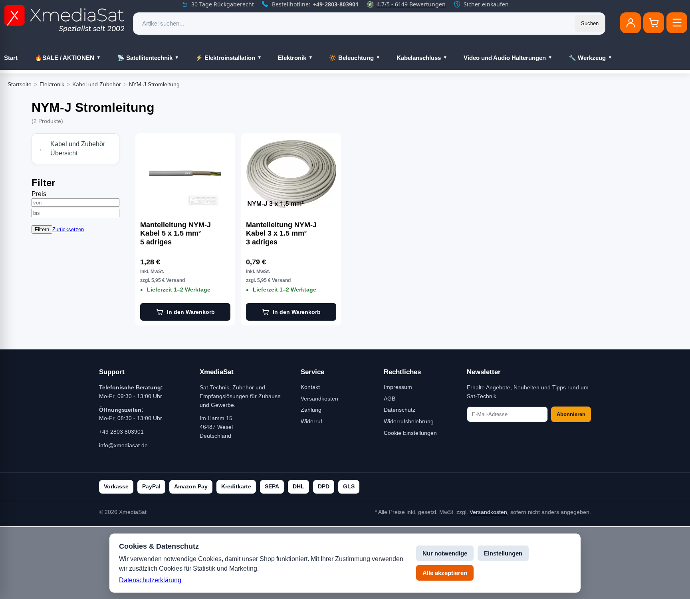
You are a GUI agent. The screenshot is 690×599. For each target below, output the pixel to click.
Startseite (20, 84)
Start (11, 57)
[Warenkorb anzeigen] (653, 22)
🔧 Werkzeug (587, 57)
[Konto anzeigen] (630, 22)
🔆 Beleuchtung (351, 57)
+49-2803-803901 (336, 4)
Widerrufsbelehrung (409, 421)
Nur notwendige (444, 553)
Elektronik (292, 57)
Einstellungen (503, 553)
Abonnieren (571, 414)
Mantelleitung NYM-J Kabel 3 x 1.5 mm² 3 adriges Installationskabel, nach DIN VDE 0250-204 (286, 233)
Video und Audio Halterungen (505, 57)
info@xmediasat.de (123, 445)
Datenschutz (399, 410)
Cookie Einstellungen (410, 433)
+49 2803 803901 (121, 431)
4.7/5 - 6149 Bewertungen (411, 4)
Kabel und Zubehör (96, 84)
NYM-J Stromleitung (154, 84)
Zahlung (311, 410)
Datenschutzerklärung (150, 580)
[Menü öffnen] (676, 22)
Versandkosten (319, 398)
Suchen (590, 23)
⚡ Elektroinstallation (225, 57)
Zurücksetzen (68, 229)
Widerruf (311, 421)
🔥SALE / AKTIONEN (64, 57)
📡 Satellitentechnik (144, 57)
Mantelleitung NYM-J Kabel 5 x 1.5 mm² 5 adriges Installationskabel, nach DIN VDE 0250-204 (180, 233)
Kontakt (310, 387)
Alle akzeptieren (444, 572)
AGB (389, 398)
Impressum (398, 387)
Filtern (42, 229)
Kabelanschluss (419, 57)
